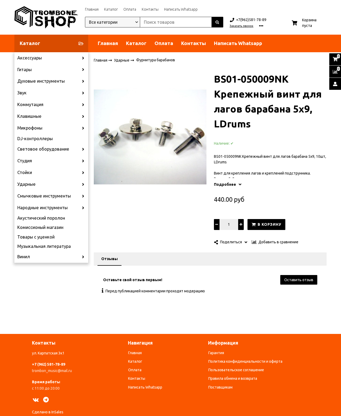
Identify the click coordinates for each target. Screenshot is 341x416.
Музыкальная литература (44, 246)
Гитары (24, 69)
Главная (92, 9)
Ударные (26, 184)
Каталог (111, 9)
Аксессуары (29, 57)
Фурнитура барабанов (155, 60)
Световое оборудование (43, 149)
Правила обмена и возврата (232, 378)
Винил (23, 256)
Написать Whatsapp (181, 9)
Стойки (24, 172)
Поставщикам (220, 387)
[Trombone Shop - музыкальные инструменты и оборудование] (46, 17)
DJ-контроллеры (35, 138)
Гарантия (216, 353)
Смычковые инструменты (44, 195)
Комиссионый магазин (40, 227)
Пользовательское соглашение (236, 370)
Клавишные (29, 116)
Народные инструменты (42, 207)
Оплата (129, 9)
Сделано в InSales (47, 412)
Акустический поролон (41, 218)
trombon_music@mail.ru (52, 371)
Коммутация (30, 104)
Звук (22, 92)
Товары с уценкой (36, 237)
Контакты (150, 9)
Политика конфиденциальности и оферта (245, 361)
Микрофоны (29, 128)
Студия (24, 160)
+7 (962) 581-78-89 (48, 364)
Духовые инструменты (41, 81)
